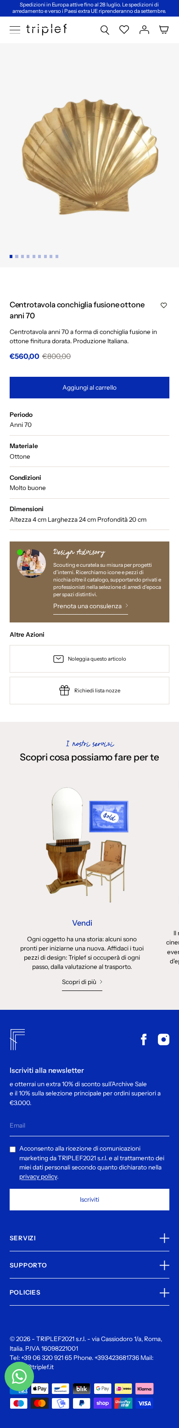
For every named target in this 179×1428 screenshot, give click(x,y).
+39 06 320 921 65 (46, 1357)
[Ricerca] (105, 29)
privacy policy (38, 1176)
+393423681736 (117, 1357)
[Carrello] (164, 29)
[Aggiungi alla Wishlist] (163, 305)
